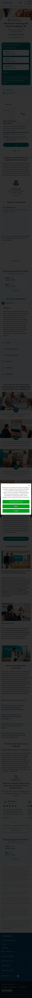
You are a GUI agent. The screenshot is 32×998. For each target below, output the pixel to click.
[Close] (29, 485)
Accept (16, 510)
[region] (16, 499)
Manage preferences (16, 501)
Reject (16, 506)
